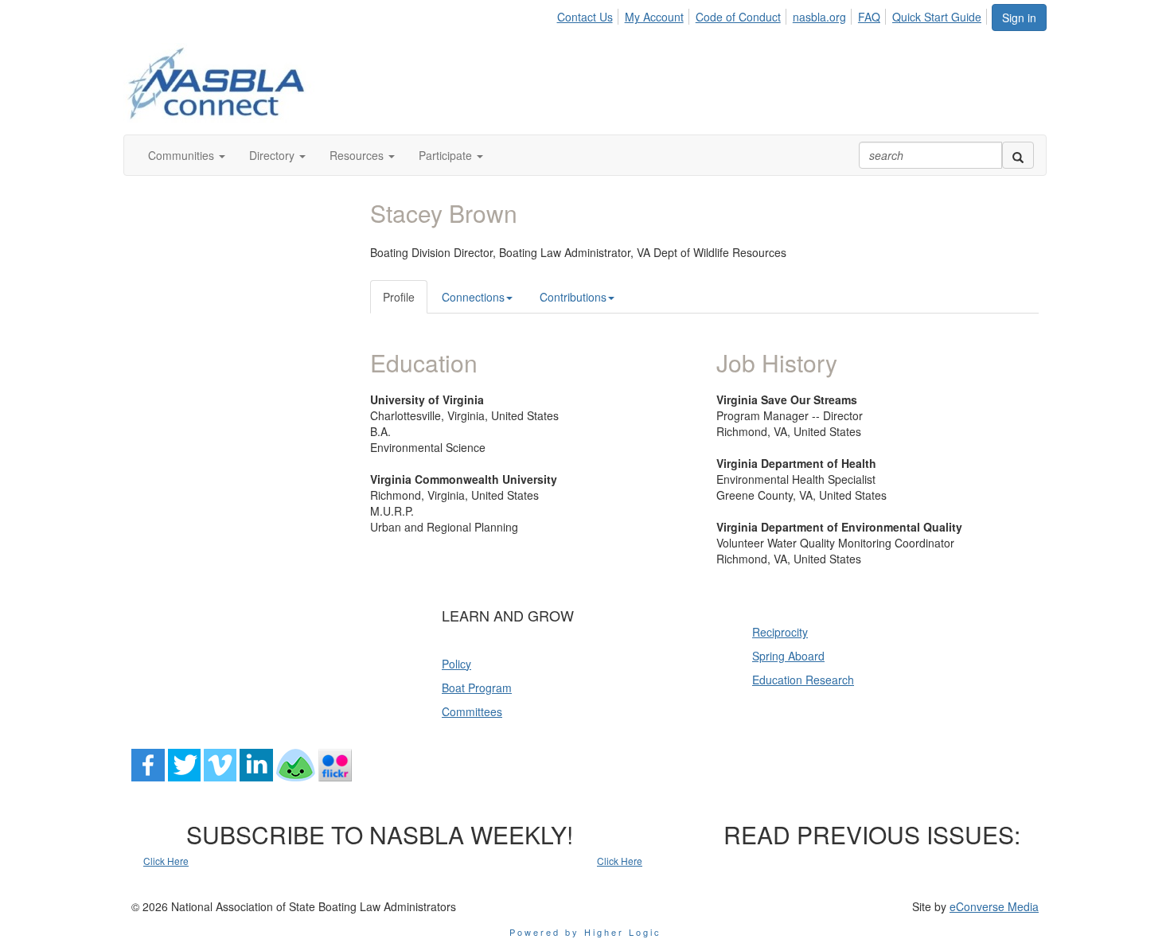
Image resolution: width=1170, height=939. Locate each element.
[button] (186, 155)
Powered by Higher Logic (585, 931)
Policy (456, 664)
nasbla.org (819, 17)
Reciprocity (780, 632)
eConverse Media (994, 906)
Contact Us (585, 17)
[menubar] (773, 14)
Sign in (1019, 17)
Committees (472, 711)
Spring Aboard (788, 656)
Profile (399, 297)
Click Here (166, 860)
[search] (1018, 155)
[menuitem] (588, 14)
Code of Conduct (738, 17)
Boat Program (477, 687)
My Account (654, 17)
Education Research (803, 680)
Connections (473, 297)
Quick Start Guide (936, 17)
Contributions (573, 297)
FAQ (869, 17)
